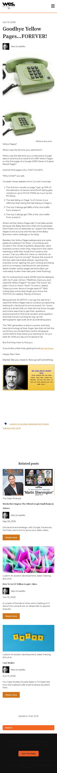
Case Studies (8, 663)
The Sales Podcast (12, 498)
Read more (11, 537)
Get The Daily (29, 753)
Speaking (14, 745)
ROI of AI (16, 428)
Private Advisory (42, 741)
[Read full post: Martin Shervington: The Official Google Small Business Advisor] (28, 482)
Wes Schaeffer (18, 46)
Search (8, 727)
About (36, 745)
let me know (47, 348)
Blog (45, 745)
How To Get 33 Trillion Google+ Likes (20, 584)
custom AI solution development (26, 424)
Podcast (26, 745)
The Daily (11, 741)
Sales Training (44, 575)
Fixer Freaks (25, 741)
